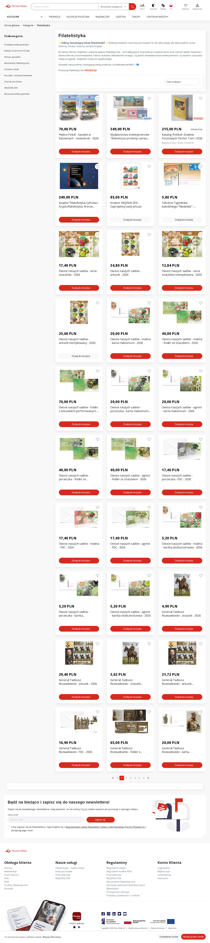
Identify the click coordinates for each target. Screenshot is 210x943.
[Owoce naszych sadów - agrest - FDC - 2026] (130, 517)
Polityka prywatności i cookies (123, 895)
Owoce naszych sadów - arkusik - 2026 (125, 273)
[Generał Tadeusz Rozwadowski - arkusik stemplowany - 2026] (182, 653)
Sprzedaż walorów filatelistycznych (125, 885)
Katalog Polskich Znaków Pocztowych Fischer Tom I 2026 (182, 136)
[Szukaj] (132, 6)
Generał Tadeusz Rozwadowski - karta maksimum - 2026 (175, 750)
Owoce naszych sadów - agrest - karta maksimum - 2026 (182, 409)
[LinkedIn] (114, 914)
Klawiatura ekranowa (158, 928)
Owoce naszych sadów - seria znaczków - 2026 (78, 273)
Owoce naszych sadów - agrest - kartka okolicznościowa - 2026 (130, 613)
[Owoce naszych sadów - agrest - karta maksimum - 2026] (182, 380)
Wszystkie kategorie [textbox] (111, 6)
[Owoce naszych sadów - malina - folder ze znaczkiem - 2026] (182, 312)
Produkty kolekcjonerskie (16, 44)
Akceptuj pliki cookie (193, 936)
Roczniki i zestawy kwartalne (18, 75)
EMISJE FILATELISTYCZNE (17, 50)
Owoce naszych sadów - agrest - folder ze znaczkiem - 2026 (130, 477)
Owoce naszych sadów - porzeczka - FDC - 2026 (177, 477)
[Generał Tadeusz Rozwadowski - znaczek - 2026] (182, 585)
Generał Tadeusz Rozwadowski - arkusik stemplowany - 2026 (176, 682)
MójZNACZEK (11, 87)
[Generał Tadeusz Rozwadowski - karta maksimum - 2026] (182, 721)
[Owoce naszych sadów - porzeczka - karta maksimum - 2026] (130, 380)
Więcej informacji (52, 937)
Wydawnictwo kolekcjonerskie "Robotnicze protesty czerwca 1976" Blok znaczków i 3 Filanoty (129, 136)
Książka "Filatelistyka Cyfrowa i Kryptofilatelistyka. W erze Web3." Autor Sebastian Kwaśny (78, 205)
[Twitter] (119, 914)
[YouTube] (125, 914)
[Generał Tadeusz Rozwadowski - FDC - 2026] (79, 721)
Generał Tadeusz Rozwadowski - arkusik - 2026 (78, 682)
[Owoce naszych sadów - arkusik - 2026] (130, 244)
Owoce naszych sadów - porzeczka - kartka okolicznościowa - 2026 (74, 614)
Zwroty (8, 868)
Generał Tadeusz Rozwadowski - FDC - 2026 (75, 750)
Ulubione (163, 878)
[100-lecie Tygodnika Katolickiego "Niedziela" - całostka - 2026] (182, 176)
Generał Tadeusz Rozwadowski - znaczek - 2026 (181, 613)
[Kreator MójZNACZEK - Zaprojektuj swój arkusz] (130, 176)
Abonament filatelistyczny (16, 63)
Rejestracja (164, 871)
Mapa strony (172, 928)
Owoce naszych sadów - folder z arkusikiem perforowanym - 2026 (78, 409)
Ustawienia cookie (168, 936)
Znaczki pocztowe (13, 81)
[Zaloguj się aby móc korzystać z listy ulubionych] (97, 98)
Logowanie (164, 868)
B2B (6, 881)
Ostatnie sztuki (11, 69)
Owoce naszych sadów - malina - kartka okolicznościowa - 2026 (182, 545)
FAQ (6, 878)
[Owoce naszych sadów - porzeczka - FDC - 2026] (182, 449)
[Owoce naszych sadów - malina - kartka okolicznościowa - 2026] (182, 517)
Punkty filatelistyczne (16, 885)
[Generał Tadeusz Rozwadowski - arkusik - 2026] (79, 653)
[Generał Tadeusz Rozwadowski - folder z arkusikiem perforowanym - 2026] (130, 721)
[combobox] (113, 6)
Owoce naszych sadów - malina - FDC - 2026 (79, 545)
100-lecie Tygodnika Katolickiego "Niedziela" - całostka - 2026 (178, 205)
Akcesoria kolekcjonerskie (17, 94)
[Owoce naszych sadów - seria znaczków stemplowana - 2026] (182, 244)
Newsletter (112, 888)
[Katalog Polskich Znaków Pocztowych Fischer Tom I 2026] (182, 108)
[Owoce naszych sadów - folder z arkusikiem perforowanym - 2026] (79, 380)
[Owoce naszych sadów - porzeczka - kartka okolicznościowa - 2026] (79, 585)
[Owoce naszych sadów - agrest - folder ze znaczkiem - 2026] (130, 449)
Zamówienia (164, 874)
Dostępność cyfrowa (117, 892)
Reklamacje (10, 871)
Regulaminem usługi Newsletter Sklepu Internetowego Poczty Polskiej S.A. (106, 827)
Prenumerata (62, 874)
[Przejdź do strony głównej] (15, 6)
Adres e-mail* (13, 815)
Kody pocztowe (63, 871)
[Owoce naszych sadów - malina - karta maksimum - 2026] (130, 312)
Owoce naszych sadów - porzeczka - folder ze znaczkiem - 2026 (74, 477)
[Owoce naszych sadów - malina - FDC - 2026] (79, 517)
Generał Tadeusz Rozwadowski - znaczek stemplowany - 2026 (125, 682)
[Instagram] (108, 914)
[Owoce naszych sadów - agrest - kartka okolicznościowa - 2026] (130, 585)
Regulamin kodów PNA (119, 871)
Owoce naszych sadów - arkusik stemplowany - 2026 (77, 341)
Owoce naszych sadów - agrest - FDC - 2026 (130, 545)
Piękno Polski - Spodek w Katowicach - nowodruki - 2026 (79, 136)
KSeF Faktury (11, 874)
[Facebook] (103, 914)
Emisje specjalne (12, 57)
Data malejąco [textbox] (173, 81)
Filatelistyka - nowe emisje (70, 868)
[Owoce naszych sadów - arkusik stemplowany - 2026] (79, 312)
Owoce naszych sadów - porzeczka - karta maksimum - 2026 (130, 409)
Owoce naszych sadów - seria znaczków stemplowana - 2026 (182, 273)
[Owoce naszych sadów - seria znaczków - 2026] (79, 244)
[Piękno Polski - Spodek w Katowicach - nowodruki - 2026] (79, 108)
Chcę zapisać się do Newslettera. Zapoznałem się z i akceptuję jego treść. (78, 828)
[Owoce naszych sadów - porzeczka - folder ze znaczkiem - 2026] (79, 449)
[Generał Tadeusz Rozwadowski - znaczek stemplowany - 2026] (130, 653)
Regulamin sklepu (116, 868)
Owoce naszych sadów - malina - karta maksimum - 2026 (130, 341)
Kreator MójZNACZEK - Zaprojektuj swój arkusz (126, 204)
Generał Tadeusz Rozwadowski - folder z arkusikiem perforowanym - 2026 (128, 750)
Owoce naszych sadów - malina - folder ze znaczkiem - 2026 (182, 341)
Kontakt (8, 888)
